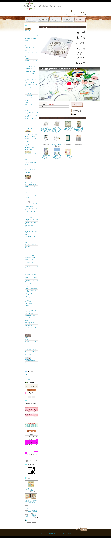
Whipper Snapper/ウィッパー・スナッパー (31, 352)
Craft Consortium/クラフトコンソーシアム (31, 119)
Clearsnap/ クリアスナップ (29, 40)
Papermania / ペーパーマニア (29, 255)
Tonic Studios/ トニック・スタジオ (30, 341)
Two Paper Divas (27, 343)
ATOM (34, 522)
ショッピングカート (80, 19)
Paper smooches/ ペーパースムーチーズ (31, 252)
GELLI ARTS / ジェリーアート (30, 368)
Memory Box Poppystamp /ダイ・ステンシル (31, 226)
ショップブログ (55, 19)
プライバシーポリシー (62, 533)
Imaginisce (26, 192)
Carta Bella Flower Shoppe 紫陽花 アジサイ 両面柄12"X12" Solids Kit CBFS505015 (57, 157)
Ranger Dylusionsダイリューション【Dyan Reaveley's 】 (31, 301)
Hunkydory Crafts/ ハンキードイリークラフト (31, 190)
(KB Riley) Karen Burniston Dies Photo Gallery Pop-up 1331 (45, 143)
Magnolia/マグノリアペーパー (30, 229)
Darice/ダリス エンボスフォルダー (31, 138)
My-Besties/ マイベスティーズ (30, 242)
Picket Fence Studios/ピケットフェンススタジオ (31, 267)
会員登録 (75, 11)
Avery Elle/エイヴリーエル (29, 77)
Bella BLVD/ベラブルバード (29, 82)
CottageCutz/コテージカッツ (29, 110)
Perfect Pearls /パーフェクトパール (30, 33)
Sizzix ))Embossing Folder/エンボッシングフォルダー (31, 311)
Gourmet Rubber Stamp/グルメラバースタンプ (31, 170)
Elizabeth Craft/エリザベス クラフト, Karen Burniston (31, 160)
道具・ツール (27, 50)
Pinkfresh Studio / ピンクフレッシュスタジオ (31, 281)
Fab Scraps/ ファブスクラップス (30, 162)
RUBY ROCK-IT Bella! (29, 305)
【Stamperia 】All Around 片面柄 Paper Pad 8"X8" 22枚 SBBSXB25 (34, 501)
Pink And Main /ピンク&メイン (30, 272)
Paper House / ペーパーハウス (30, 257)
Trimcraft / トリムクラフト (29, 339)
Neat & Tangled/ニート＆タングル (30, 244)
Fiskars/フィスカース (28, 166)
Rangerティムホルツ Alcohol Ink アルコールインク (31, 291)
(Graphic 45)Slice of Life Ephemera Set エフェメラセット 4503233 (28, 501)
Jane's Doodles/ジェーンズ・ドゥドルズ (31, 204)
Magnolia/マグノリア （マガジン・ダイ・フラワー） (31, 223)
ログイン (68, 11)
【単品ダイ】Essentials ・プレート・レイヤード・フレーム (68, 25)
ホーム (31, 19)
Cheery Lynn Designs (28, 95)
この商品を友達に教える (77, 110)
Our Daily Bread (27, 249)
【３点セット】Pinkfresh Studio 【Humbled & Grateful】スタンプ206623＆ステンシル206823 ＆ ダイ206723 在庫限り (46, 129)
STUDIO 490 (27, 320)
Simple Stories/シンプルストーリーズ (31, 308)
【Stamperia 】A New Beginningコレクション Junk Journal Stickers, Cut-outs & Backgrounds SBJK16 (78, 129)
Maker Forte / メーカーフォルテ (30, 228)
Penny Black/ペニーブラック (29, 262)
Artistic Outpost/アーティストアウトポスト (31, 61)
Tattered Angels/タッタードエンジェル (31, 327)
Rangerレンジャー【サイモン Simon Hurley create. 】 (31, 297)
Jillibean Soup (27, 199)
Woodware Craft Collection (29, 356)
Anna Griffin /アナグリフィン (30, 71)
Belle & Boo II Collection (29, 32)
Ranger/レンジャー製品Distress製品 (31, 288)
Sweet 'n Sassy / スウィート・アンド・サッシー (30, 323)
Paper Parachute (27, 253)
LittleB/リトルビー (28, 215)
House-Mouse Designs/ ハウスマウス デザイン (31, 187)
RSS (29, 522)
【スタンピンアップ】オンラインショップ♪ (31, 428)
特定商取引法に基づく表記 (53, 533)
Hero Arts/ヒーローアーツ (29, 182)
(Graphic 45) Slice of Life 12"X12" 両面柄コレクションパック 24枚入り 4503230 (31, 489)
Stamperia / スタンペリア (29, 317)
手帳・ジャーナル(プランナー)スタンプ (31, 53)
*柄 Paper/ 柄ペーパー (28, 42)
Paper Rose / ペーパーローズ (29, 259)
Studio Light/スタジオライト (29, 325)
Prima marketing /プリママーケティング (31, 275)
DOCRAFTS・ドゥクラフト (29, 147)
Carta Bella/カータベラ (28, 93)
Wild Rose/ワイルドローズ (29, 354)
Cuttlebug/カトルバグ (28, 128)
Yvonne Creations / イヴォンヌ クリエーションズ (31, 366)
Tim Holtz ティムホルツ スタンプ (31, 337)
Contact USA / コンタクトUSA (30, 104)
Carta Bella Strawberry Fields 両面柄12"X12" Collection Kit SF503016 (31, 511)
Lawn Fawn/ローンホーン (29, 217)
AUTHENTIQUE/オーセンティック (31, 76)
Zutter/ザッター (27, 362)
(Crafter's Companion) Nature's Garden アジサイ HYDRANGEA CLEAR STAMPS (46, 157)
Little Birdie (27, 58)
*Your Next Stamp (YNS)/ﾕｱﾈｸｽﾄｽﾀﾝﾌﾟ (31, 360)
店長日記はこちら (31, 433)
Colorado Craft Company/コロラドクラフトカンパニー (31, 108)
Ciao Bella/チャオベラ (28, 100)
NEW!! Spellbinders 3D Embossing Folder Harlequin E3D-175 (67, 143)
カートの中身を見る (31, 390)
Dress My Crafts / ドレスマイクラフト (31, 156)
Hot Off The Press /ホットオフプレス (31, 184)
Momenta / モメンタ (28, 239)
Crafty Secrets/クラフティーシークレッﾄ (31, 122)
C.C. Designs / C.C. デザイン (29, 97)
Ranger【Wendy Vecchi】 (29, 303)
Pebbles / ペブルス (28, 264)
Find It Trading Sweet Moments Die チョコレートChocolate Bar (78, 143)
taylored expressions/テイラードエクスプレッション (31, 330)
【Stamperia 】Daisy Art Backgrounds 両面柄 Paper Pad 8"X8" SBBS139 (68, 128)
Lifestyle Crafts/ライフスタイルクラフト (31, 209)
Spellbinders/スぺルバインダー (30, 313)
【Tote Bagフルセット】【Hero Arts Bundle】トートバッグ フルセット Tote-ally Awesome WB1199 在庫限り (57, 144)
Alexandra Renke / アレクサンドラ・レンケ (31, 74)
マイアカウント (83, 11)
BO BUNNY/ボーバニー (29, 91)
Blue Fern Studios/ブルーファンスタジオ (31, 85)
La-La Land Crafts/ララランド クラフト (31, 214)
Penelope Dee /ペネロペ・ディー (30, 269)
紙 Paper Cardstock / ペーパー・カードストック (31, 36)
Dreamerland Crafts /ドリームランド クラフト (31, 154)
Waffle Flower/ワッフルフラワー (30, 349)
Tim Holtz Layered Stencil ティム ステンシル (31, 48)
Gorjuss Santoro (27, 172)
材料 (26, 45)
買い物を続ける (75, 113)
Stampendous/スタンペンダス (30, 315)
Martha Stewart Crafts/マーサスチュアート (31, 237)
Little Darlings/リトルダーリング (30, 211)
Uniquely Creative (28, 347)
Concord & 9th (27, 106)
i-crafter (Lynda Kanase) (28, 193)
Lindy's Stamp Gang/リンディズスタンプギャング (31, 220)
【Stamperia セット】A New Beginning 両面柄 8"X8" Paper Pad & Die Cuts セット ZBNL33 (31, 515)
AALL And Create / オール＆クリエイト (31, 80)
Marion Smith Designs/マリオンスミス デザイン (31, 232)
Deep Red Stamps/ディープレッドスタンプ (31, 145)
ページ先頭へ (84, 529)
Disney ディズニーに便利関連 (30, 136)
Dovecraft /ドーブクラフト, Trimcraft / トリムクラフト (31, 141)
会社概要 (27, 374)
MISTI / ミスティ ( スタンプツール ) (31, 43)
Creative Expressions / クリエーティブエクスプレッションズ (31, 126)
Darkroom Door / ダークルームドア (31, 134)
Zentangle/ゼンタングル (29, 364)
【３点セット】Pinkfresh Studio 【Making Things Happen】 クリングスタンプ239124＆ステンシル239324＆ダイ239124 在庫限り (57, 130)
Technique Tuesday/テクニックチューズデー (31, 332)
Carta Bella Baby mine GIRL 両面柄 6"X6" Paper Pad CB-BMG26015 (67, 156)
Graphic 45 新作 (27, 30)
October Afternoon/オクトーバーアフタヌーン (31, 247)
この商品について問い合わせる (78, 111)
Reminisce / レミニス (28, 307)
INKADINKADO (28, 197)
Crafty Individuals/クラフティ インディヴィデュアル (31, 116)
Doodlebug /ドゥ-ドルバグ (29, 149)
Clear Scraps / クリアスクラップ (30, 102)
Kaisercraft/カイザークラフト (30, 206)
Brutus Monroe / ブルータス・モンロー (31, 88)
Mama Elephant (27, 234)
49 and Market (27, 63)
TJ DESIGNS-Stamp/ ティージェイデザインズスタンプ (31, 345)
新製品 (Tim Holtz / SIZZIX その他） (31, 38)
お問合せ (68, 19)
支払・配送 (46, 533)
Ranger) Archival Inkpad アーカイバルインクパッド (31, 294)
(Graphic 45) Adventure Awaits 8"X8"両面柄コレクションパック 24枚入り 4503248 (31, 507)
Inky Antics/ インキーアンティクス (31, 195)
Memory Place (27, 56)
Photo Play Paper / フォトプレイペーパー (31, 278)
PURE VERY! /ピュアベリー (29, 283)
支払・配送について (43, 19)
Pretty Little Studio (28, 286)
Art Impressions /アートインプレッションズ (31, 69)
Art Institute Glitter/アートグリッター (31, 66)
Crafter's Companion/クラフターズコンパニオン (31, 113)
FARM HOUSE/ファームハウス (30, 164)
